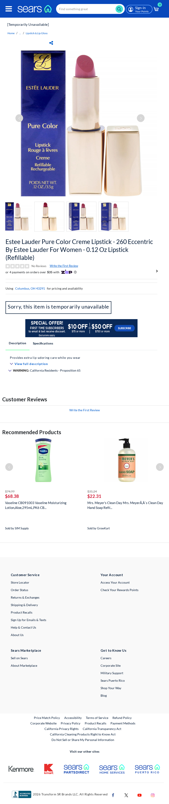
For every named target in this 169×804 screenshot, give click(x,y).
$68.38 (12, 496)
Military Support (112, 673)
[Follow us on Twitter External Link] (126, 795)
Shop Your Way (111, 688)
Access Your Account (115, 582)
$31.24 (92, 491)
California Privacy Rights (61, 729)
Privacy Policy (70, 723)
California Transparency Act (102, 729)
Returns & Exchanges (25, 597)
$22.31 (94, 496)
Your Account (112, 575)
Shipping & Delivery (24, 605)
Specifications (43, 343)
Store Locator (20, 582)
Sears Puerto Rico (113, 680)
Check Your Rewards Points (119, 590)
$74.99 (10, 491)
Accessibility (73, 718)
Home (11, 33)
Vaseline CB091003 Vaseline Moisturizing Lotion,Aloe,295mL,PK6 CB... (35, 505)
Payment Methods (122, 723)
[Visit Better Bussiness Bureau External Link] (21, 794)
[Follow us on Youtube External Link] (139, 795)
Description (17, 343)
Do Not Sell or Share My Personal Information (82, 740)
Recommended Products (31, 432)
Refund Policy (122, 718)
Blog (104, 695)
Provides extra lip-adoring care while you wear (45, 357)
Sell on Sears (19, 658)
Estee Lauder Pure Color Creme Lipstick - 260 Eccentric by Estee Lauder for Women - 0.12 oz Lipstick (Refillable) (79, 249)
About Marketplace (24, 665)
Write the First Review (64, 266)
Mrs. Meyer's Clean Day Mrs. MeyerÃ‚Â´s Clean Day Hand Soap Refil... (125, 505)
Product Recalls (21, 612)
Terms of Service (97, 718)
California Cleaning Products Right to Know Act (83, 734)
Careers (106, 658)
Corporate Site (111, 665)
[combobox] (90, 9)
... (20, 33)
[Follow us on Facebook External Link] (113, 795)
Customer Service (25, 575)
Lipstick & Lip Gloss (37, 33)
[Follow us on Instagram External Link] (152, 795)
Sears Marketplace (26, 650)
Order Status (19, 590)
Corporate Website (43, 723)
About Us (17, 635)
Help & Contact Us (23, 627)
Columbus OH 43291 (30, 288)
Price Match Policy (47, 718)
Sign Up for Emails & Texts (28, 620)
